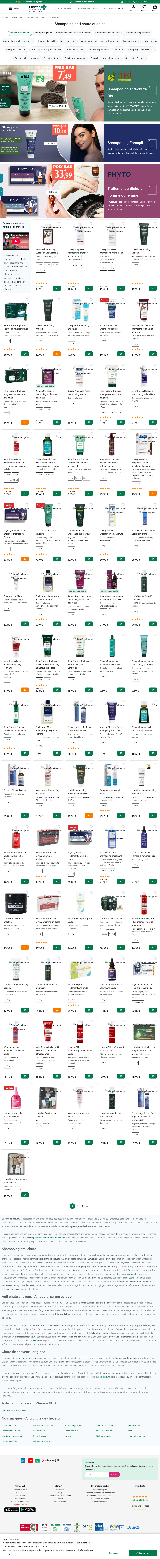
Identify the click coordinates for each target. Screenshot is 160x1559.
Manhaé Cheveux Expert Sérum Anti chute (111, 986)
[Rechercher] (122, 8)
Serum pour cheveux (75, 49)
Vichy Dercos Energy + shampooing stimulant (14, 461)
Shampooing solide (47, 41)
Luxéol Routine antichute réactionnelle (15, 1181)
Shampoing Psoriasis (135, 58)
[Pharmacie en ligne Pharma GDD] (37, 8)
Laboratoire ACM (9, 1425)
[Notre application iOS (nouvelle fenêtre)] (11, 1509)
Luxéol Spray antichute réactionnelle (110, 1115)
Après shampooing (110, 41)
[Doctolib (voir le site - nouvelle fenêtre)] (133, 1527)
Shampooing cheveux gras (107, 32)
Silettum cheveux (103, 1436)
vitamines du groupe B (126, 1274)
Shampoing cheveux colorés (141, 49)
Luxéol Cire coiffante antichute (13, 920)
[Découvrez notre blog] (50, 1460)
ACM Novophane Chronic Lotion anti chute (143, 532)
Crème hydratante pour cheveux (46, 49)
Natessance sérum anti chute (78, 1115)
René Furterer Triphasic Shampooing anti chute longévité (110, 394)
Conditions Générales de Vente (100, 1496)
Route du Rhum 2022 (20, 1502)
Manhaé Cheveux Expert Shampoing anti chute (111, 729)
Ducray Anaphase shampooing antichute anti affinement (78, 252)
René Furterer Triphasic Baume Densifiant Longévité (78, 664)
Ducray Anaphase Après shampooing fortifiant (79, 393)
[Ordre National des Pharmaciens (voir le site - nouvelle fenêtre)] (77, 1527)
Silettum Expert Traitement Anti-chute (78, 986)
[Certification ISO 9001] (29, 1527)
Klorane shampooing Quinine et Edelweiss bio (47, 251)
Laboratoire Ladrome (11, 1431)
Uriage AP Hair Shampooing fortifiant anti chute (80, 1050)
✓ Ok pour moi (142, 1553)
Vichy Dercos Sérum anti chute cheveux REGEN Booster (15, 856)
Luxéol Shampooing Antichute (45, 327)
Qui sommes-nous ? (20, 1490)
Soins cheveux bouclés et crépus (106, 58)
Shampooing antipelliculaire (137, 32)
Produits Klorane (134, 1425)
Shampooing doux (43, 32)
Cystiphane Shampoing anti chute (78, 327)
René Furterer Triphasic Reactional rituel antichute (16, 327)
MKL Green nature (104, 1431)
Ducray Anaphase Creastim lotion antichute (111, 532)
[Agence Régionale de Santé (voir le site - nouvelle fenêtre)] (87, 1527)
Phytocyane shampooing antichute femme (47, 598)
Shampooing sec (68, 41)
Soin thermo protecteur (75, 58)
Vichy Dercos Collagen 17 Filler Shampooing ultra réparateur (143, 922)
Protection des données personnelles (100, 1493)
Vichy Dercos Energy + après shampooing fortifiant (14, 664)
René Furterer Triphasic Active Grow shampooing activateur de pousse (47, 664)
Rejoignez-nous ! (20, 1505)
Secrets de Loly (40, 1431)
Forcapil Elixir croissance (15, 790)
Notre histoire (20, 1493)
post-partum (104, 1377)
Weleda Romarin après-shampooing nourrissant (143, 663)
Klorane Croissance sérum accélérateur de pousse (112, 598)
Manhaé (131, 1431)
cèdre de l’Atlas (33, 1340)
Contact (127, 2)
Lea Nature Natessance (12, 1436)
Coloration (118, 49)
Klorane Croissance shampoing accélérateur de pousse (47, 394)
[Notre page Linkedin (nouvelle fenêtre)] (22, 1460)
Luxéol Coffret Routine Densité (46, 1115)
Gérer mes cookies (100, 1502)
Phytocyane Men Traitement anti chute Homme (78, 856)
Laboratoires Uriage (136, 1436)
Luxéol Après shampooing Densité (16, 986)
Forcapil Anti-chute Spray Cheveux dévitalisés (79, 729)
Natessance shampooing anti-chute (47, 792)
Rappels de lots (60, 1502)
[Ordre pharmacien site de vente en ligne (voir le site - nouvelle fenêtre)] (55, 1527)
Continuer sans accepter (11, 1539)
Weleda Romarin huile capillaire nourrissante (142, 729)
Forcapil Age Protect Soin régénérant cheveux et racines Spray (143, 1116)
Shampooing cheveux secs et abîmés (73, 32)
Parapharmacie (20, 1499)
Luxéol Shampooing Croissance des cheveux (79, 532)
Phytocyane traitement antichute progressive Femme (14, 534)
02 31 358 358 (141, 2)
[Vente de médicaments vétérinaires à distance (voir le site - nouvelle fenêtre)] (66, 1527)
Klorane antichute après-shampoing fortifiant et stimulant (143, 328)
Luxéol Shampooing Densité (141, 251)
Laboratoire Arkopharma (44, 1425)
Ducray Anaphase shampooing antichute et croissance (111, 252)
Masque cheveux (131, 41)
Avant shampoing (88, 41)
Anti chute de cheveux (20, 32)
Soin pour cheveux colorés (27, 58)
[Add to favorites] (59, 223)
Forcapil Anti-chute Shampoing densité (109, 327)
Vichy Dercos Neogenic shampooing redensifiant (143, 393)
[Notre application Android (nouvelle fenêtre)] (28, 1509)
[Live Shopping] (37, 1460)
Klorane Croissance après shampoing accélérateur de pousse (79, 599)
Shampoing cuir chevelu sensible (18, 41)
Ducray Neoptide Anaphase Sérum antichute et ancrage (141, 462)
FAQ (60, 1493)
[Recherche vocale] (119, 9)
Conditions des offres (100, 1499)
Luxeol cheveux (71, 1431)
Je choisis (113, 1553)
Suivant (85, 1206)
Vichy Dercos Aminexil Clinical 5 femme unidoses (48, 920)
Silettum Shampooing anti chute (80, 920)
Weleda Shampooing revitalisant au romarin (110, 663)
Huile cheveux (150, 41)
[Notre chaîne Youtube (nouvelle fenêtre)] (30, 1460)
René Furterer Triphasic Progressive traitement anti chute (14, 394)
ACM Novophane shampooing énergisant (111, 854)
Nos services (20, 1496)
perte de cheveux (31, 1358)
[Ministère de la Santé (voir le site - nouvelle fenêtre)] (44, 1527)
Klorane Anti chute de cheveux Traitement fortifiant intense (110, 462)
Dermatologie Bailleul (74, 1425)
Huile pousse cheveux (16, 49)
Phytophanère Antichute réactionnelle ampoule (143, 986)
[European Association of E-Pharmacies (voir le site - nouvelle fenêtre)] (117, 1527)
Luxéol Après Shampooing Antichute (144, 792)
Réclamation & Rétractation (60, 1496)
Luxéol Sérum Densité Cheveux (142, 598)
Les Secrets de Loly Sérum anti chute (13, 1115)
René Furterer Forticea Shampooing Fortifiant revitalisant (78, 462)
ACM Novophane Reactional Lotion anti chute (14, 1050)
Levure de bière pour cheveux (14, 1410)
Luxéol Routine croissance (112, 918)
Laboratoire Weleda (41, 1441)
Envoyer (114, 1474)
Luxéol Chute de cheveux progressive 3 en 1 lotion (143, 1049)
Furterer (68, 1436)
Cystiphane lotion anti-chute (110, 792)
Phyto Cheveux (39, 1436)
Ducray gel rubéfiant (13, 596)
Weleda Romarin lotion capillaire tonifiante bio (46, 461)
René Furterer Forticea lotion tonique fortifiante (15, 729)
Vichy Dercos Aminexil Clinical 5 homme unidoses (46, 856)
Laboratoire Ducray (104, 1425)
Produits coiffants (52, 58)
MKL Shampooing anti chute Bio (46, 532)
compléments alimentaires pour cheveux (48, 1237)
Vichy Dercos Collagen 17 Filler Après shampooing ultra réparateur (47, 1050)
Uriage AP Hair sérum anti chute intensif (112, 1049)
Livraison (60, 1490)
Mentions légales (100, 1490)
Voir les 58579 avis (28, 2)
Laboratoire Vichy (9, 1441)
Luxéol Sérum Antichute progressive (47, 986)
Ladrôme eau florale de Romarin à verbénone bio (143, 854)
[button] (10, 8)
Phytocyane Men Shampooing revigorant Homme (46, 730)
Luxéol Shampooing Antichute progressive (78, 792)
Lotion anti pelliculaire (99, 49)
